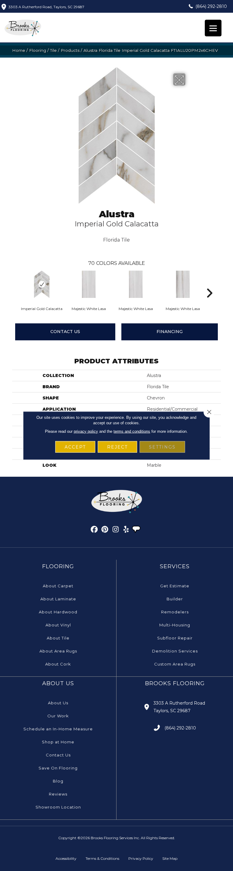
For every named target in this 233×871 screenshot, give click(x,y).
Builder (175, 598)
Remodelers (175, 611)
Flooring (37, 50)
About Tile (58, 638)
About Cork (58, 664)
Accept (75, 447)
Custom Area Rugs (174, 664)
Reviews (58, 794)
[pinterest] (105, 530)
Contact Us (65, 331)
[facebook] (94, 530)
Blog (58, 781)
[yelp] (126, 530)
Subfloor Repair (175, 638)
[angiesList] (137, 530)
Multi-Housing (174, 624)
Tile (53, 50)
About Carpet (58, 585)
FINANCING (170, 331)
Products (70, 50)
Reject (117, 447)
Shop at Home (58, 741)
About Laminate (58, 598)
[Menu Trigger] (213, 28)
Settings (162, 447)
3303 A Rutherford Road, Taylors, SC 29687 (46, 7)
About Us (58, 702)
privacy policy (86, 431)
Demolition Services (175, 651)
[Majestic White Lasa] (88, 284)
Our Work (58, 715)
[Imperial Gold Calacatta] (41, 284)
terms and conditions (131, 431)
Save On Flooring (58, 768)
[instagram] (115, 530)
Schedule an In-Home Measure (58, 728)
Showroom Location (58, 807)
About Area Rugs (58, 651)
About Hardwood (58, 611)
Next (209, 284)
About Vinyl (58, 624)
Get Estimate (174, 585)
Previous (15, 284)
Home (18, 50)
